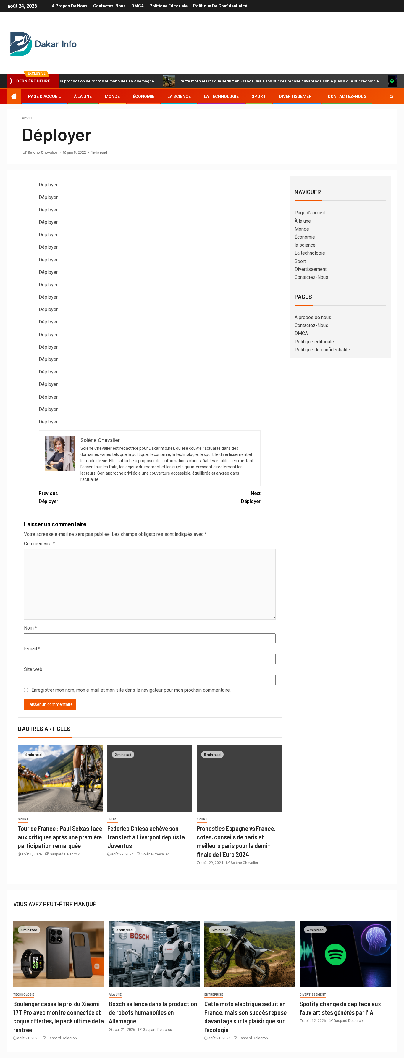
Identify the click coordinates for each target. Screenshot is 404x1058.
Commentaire (39, 543)
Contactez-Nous (109, 6)
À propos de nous (70, 6)
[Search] (391, 96)
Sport (259, 96)
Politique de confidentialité (220, 6)
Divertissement (297, 96)
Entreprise (213, 994)
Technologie (23, 994)
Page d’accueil (44, 96)
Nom (30, 628)
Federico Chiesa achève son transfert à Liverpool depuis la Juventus (146, 837)
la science (179, 96)
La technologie (221, 96)
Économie (143, 96)
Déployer (48, 497)
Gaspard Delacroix (65, 854)
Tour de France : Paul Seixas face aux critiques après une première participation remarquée (60, 837)
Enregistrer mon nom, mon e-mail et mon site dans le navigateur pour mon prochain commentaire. (131, 690)
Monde (112, 96)
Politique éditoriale (168, 6)
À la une (83, 96)
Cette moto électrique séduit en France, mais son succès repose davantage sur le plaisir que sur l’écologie (254, 80)
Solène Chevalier (43, 153)
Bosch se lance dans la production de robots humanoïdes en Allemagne (153, 1012)
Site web (33, 669)
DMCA (137, 6)
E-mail (32, 648)
